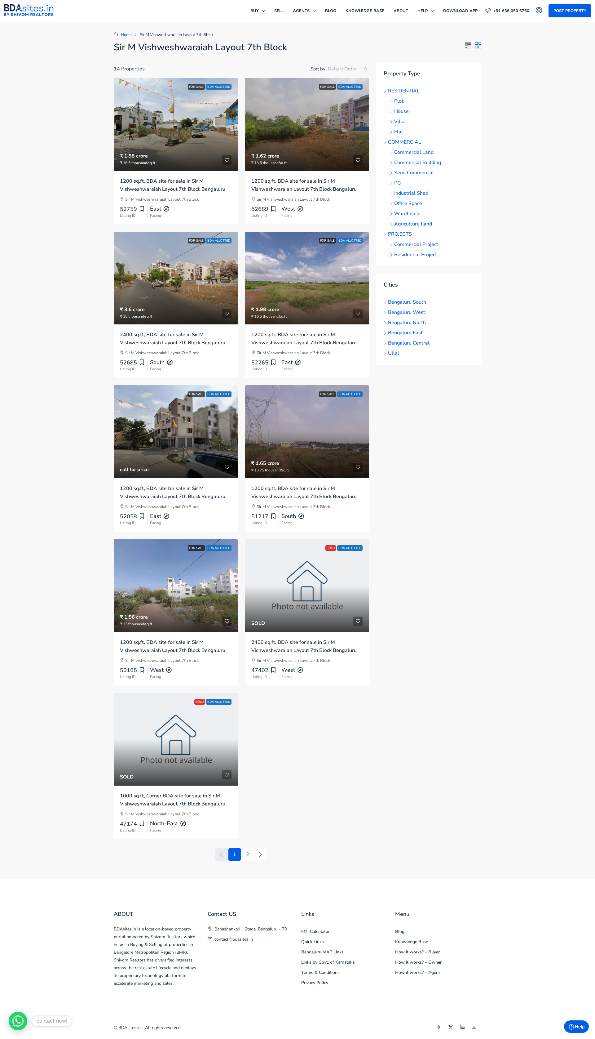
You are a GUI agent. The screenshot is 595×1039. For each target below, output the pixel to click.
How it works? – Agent (417, 972)
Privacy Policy (314, 983)
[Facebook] (440, 1028)
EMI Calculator (315, 931)
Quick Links (312, 942)
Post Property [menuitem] (569, 11)
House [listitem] (401, 111)
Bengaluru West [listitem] (406, 312)
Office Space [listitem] (408, 203)
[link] (176, 124)
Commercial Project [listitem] (416, 244)
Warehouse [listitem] (407, 213)
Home (126, 35)
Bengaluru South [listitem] (407, 302)
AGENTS (301, 11)
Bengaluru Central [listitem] (409, 343)
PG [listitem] (397, 183)
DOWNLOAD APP (460, 11)
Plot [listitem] (398, 101)
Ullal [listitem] (393, 353)
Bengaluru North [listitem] (407, 322)
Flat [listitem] (398, 131)
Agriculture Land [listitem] (413, 224)
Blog (330, 11)
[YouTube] (475, 1028)
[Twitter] (451, 1028)
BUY (254, 11)
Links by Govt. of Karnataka (328, 962)
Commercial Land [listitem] (414, 152)
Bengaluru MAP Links (322, 952)
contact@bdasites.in (233, 939)
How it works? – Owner (418, 962)
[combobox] (347, 68)
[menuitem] (507, 11)
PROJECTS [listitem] (400, 234)
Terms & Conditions (320, 972)
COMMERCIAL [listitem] (404, 142)
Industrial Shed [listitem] (411, 193)
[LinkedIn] (463, 1028)
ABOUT (401, 11)
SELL (279, 11)
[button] (468, 46)
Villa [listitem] (399, 121)
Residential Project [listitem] (415, 254)
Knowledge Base (365, 11)
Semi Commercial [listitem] (414, 172)
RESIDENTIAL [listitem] (404, 90)
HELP (422, 11)
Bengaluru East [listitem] (405, 332)
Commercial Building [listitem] (417, 162)
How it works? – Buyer (417, 952)
